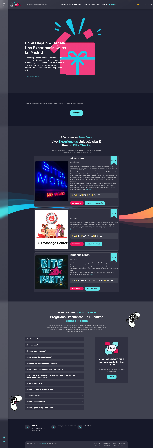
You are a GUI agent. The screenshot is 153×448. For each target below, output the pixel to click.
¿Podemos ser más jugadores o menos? (41, 363)
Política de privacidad (97, 444)
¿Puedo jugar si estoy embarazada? (40, 408)
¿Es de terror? (32, 339)
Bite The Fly (42, 443)
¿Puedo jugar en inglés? (35, 401)
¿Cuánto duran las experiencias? (39, 357)
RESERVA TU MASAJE (93, 244)
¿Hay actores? (32, 345)
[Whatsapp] (145, 4)
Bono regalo (112, 4)
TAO (70, 4)
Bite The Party (76, 4)
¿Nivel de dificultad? (34, 383)
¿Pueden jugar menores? (36, 351)
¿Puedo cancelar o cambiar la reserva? (41, 389)
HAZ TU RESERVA (92, 288)
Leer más (88, 189)
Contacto (104, 4)
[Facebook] (151, 4)
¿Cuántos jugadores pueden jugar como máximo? (45, 369)
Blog (98, 4)
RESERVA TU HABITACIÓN (95, 203)
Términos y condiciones (106, 444)
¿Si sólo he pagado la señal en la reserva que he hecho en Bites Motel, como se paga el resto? (50, 376)
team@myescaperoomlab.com (38, 4)
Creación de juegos (88, 4)
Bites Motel (64, 4)
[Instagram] (148, 4)
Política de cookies (121, 444)
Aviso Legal (114, 444)
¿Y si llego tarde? (33, 395)
